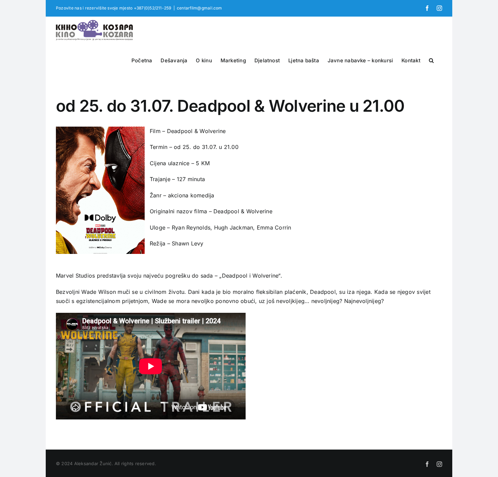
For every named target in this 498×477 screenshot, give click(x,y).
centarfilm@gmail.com (199, 7)
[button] (431, 59)
